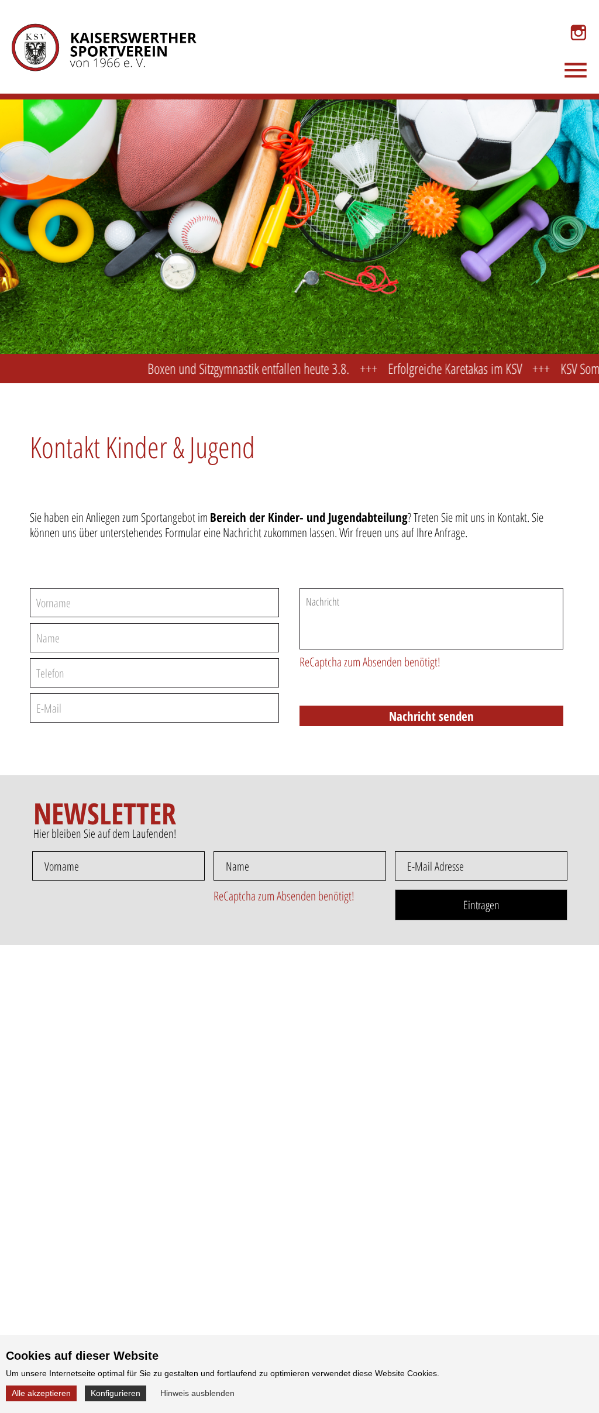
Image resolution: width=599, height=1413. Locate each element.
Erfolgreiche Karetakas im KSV (431, 368)
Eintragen (481, 905)
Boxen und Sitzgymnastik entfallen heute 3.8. (225, 368)
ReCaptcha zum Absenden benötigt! (370, 662)
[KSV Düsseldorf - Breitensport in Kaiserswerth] (96, 43)
